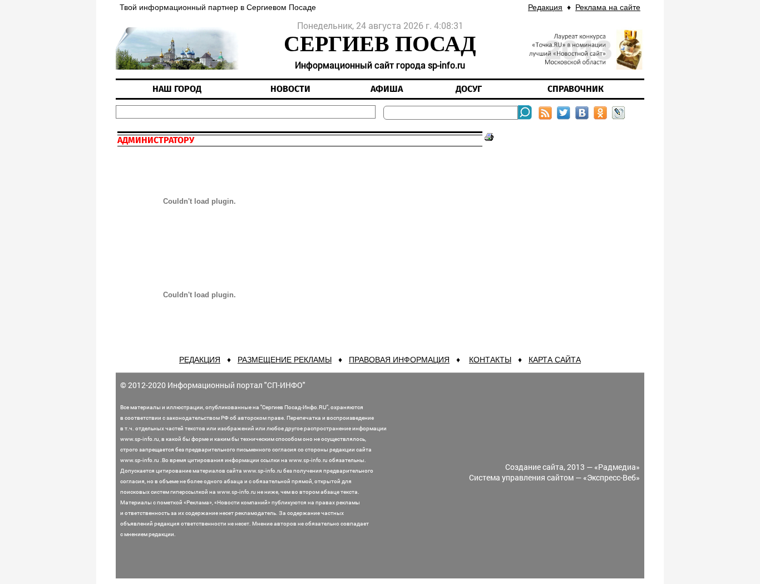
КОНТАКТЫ (490, 359)
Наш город (176, 89)
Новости (290, 89)
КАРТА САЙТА (555, 359)
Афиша (387, 89)
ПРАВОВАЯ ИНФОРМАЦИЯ (399, 359)
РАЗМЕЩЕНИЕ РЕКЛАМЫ (285, 359)
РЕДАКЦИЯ (199, 359)
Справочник (575, 89)
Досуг (469, 89)
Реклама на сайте (607, 7)
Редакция (545, 7)
